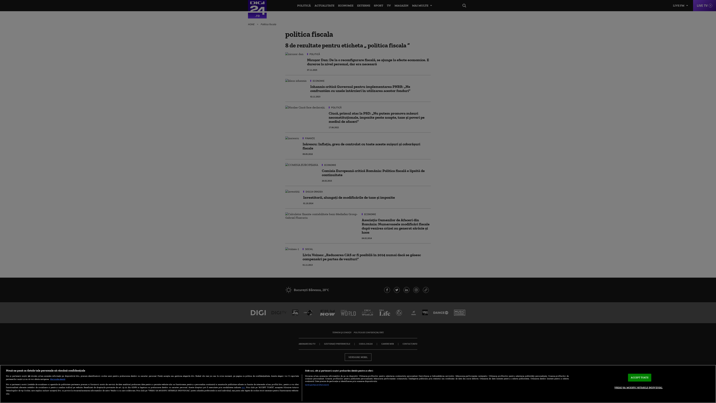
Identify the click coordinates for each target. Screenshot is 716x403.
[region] (358, 384)
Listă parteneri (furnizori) (317, 384)
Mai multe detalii (57, 379)
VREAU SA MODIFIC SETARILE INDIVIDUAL (638, 387)
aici (243, 387)
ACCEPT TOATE (640, 377)
